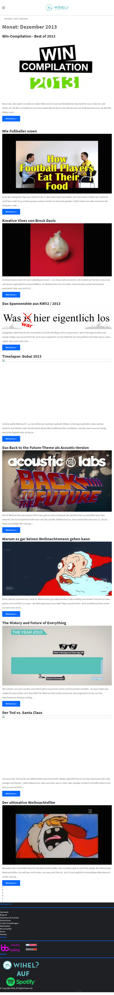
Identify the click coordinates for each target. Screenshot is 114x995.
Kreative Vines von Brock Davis (29, 220)
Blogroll (3, 914)
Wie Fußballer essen (19, 131)
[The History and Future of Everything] (57, 655)
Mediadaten (5, 925)
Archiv (2, 931)
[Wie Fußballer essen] (57, 164)
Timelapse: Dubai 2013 (21, 356)
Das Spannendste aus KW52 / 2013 (31, 303)
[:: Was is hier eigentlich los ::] (57, 7)
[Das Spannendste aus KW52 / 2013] (57, 317)
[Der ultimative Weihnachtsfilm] (57, 835)
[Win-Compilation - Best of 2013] (57, 69)
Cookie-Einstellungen (9, 923)
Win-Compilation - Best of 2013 (28, 36)
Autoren (3, 934)
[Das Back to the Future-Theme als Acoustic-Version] (57, 481)
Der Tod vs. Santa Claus (22, 712)
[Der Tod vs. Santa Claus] (57, 745)
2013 (16, 18)
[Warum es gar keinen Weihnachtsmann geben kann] (57, 569)
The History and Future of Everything (34, 622)
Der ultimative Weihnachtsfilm (28, 802)
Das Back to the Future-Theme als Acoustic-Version (45, 447)
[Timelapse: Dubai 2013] (57, 389)
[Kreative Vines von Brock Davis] (57, 249)
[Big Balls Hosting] (10, 951)
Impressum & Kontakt (9, 917)
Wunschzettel (6, 928)
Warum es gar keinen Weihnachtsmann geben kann (46, 538)
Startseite (8, 18)
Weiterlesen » (11, 118)
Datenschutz (5, 920)
